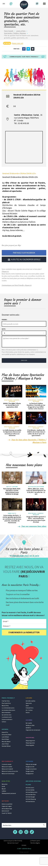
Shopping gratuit (30, 740)
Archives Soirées (30, 790)
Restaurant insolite (7, 766)
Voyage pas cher (30, 766)
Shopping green (30, 745)
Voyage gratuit (29, 773)
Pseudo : (4, 319)
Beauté (3, 789)
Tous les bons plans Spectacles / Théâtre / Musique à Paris (28, 441)
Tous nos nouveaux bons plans (33, 526)
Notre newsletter (6, 712)
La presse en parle (7, 717)
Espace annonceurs (7, 719)
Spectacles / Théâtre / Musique (15, 33)
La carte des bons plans (8, 708)
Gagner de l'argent (7, 806)
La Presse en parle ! (35, 840)
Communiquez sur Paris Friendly (13, 840)
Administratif (5, 811)
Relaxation (4, 784)
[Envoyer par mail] (32, 49)
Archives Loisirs (30, 787)
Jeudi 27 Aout (5, 744)
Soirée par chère (30, 725)
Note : (4, 329)
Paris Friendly (8, 31)
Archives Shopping (31, 799)
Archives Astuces (30, 801)
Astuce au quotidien (7, 804)
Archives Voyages (30, 797)
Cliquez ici (5, 271)
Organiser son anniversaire (33, 730)
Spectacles (29, 703)
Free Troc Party (6, 701)
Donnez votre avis (17, 43)
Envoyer (24, 360)
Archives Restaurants (31, 792)
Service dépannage (7, 808)
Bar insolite (29, 723)
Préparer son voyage (31, 764)
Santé (3, 786)
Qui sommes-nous (6, 715)
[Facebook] (24, 49)
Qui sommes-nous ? (12, 843)
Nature (27, 712)
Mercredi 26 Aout (6, 741)
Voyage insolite (30, 771)
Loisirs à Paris (21, 31)
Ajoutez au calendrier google (25, 259)
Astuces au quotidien (36, 486)
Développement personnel (9, 793)
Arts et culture (12, 486)
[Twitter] (28, 49)
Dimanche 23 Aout (6, 734)
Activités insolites (30, 701)
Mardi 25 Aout (5, 739)
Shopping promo (30, 743)
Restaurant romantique (8, 773)
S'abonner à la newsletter (24, 632)
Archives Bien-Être (30, 794)
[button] (11, 3)
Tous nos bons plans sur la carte (25, 555)
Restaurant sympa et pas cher (10, 771)
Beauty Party (5, 705)
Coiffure (4, 791)
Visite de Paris (29, 708)
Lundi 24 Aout (5, 737)
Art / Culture (29, 710)
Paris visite (12, 513)
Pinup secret (24, 852)
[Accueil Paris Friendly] (24, 4)
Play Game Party (6, 703)
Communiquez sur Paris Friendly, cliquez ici (17, 285)
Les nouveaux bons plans (8, 710)
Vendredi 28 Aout (6, 746)
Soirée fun (28, 728)
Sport (27, 705)
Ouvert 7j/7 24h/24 (6, 813)
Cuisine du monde (6, 764)
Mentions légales (35, 843)
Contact (4, 722)
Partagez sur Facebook (24, 252)
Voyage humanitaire (31, 769)
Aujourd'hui (5, 732)
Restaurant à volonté (7, 769)
